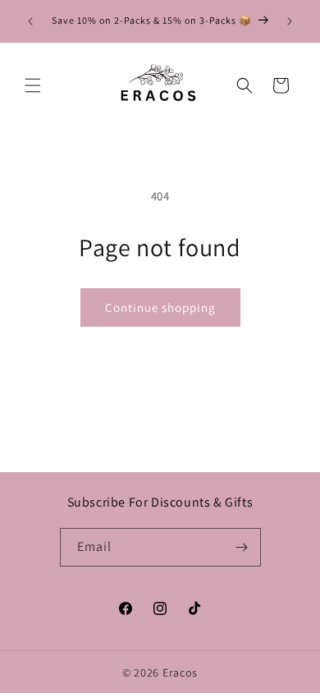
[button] (33, 85)
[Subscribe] (242, 547)
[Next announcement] (290, 21)
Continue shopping (160, 307)
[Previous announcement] (30, 21)
